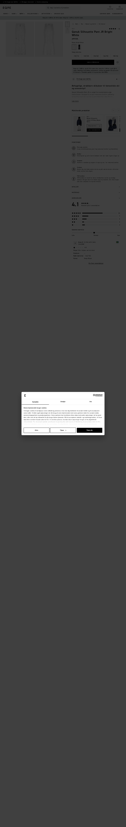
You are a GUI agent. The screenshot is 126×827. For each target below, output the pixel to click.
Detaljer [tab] (63, 401)
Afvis (36, 430)
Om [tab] (90, 401)
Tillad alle (89, 430)
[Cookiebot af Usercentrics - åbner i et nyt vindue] (94, 395)
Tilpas (62, 430)
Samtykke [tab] (35, 402)
